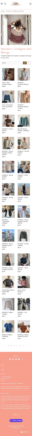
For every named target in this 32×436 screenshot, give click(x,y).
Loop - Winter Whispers (22, 290)
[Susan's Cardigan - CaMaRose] (8, 326)
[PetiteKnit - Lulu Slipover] (24, 304)
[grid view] (25, 63)
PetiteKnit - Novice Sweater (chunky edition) (7, 245)
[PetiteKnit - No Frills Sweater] (24, 143)
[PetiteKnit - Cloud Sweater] (24, 167)
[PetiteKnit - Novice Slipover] (8, 121)
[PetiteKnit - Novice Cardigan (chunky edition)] (24, 211)
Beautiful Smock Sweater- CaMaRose (23, 129)
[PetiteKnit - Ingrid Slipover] (24, 259)
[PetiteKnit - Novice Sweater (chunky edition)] (8, 235)
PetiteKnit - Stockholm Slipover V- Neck (23, 106)
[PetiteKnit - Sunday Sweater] (8, 189)
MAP (21, 383)
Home (2, 11)
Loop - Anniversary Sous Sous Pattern (7, 105)
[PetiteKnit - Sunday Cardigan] (24, 235)
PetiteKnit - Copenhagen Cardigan (5, 221)
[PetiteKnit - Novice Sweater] (8, 167)
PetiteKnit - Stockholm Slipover (23, 83)
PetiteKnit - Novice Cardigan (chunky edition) (23, 221)
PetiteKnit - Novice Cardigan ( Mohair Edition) (7, 152)
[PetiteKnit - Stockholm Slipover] (24, 74)
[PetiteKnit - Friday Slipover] (24, 189)
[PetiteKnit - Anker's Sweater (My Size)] (24, 326)
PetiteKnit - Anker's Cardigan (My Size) (7, 268)
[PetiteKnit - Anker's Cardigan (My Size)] (8, 259)
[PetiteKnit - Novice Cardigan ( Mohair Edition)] (8, 143)
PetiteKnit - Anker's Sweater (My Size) (23, 335)
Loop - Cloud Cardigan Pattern (7, 83)
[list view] (29, 63)
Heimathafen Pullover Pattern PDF (8, 290)
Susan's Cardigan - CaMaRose (7, 335)
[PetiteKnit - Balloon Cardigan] (8, 304)
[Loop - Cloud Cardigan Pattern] (8, 74)
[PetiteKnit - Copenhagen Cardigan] (8, 211)
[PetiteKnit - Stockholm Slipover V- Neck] (24, 97)
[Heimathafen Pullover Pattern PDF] (8, 282)
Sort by (4, 63)
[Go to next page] (23, 346)
